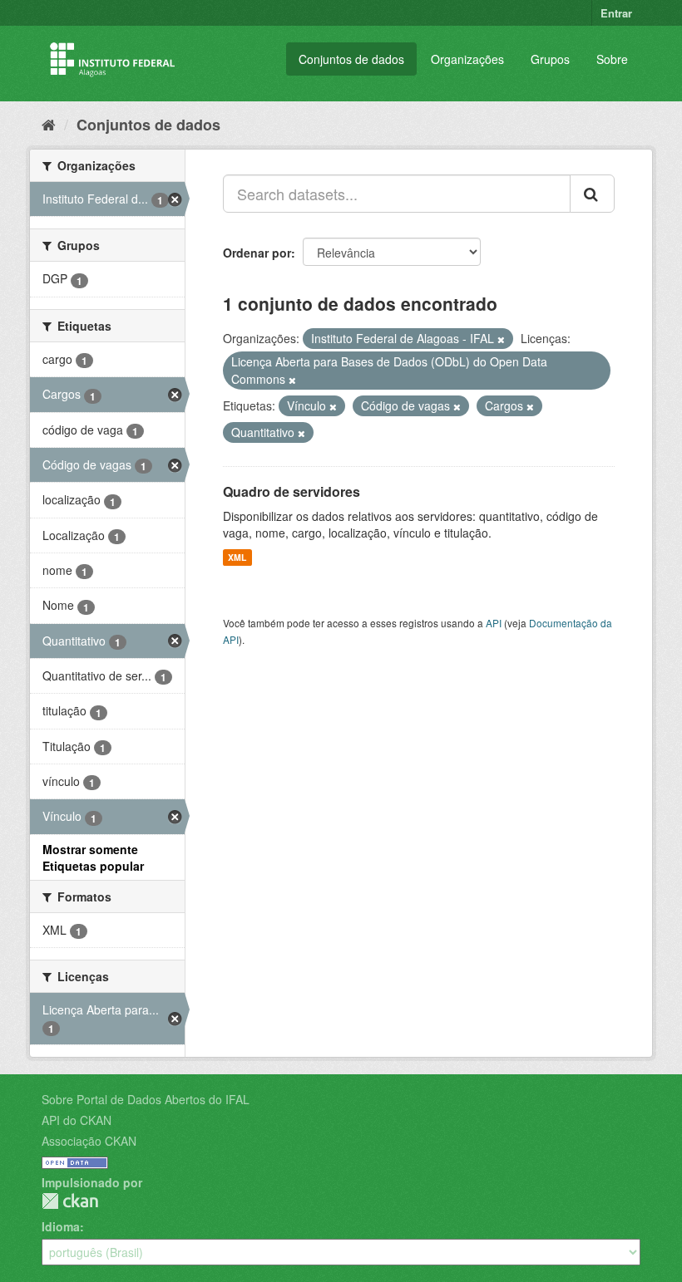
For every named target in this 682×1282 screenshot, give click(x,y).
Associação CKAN (89, 1140)
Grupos (550, 59)
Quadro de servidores (291, 491)
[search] (592, 193)
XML (237, 557)
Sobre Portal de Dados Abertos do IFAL (146, 1099)
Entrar (616, 13)
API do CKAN (76, 1120)
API (494, 623)
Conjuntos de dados (351, 59)
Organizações (467, 59)
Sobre (612, 59)
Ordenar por (257, 252)
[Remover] (501, 339)
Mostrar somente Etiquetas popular (93, 857)
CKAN (70, 1201)
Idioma (61, 1226)
